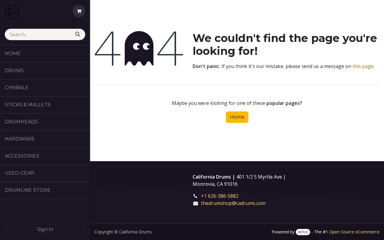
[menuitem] (45, 53)
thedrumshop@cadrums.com (233, 203)
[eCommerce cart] (79, 11)
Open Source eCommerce (354, 232)
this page (363, 66)
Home (237, 117)
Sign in (45, 229)
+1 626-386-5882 (224, 196)
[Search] (78, 34)
